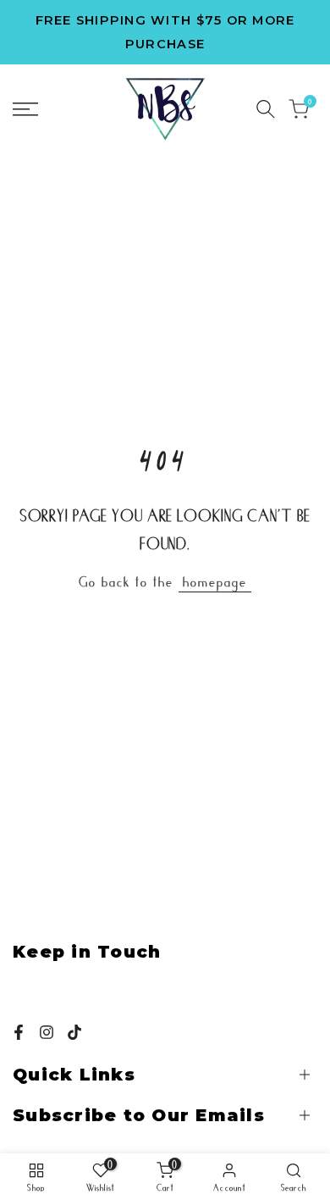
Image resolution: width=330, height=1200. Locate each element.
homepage (215, 580)
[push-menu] (25, 109)
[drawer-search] (265, 109)
